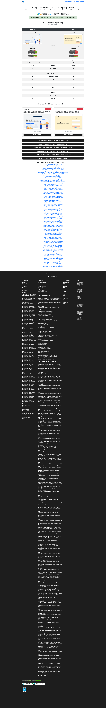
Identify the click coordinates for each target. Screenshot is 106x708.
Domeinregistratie (25, 410)
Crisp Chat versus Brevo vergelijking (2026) (53, 177)
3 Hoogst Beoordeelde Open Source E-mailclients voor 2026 (48, 371)
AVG (64, 299)
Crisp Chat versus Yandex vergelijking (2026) (53, 261)
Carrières (65, 305)
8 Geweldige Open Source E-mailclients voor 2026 (49, 459)
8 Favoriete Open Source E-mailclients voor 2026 (49, 414)
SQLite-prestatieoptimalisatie (43, 351)
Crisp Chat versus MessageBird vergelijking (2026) (53, 225)
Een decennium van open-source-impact (45, 311)
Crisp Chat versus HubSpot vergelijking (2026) (53, 206)
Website (33, 48)
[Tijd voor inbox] (53, 79)
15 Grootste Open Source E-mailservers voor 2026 (49, 408)
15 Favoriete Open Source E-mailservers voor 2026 (50, 413)
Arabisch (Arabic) (80, 282)
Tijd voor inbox (25, 408)
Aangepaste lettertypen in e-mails (44, 328)
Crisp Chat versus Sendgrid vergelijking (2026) (53, 246)
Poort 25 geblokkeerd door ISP (28, 401)
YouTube (66, 287)
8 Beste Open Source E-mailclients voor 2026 (49, 364)
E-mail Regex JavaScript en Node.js (45, 331)
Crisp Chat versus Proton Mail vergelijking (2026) (53, 241)
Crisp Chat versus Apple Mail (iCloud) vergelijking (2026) (53, 175)
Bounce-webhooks (41, 290)
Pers (64, 303)
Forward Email (36, 17)
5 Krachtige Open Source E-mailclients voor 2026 (48, 601)
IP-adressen (40, 285)
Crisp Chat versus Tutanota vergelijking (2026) (53, 257)
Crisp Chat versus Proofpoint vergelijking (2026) (53, 240)
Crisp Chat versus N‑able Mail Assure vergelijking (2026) (53, 232)
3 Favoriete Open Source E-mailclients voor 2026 (50, 651)
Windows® (24, 283)
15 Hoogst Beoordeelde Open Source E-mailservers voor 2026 (49, 369)
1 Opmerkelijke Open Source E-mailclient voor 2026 (49, 401)
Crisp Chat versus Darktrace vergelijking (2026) (53, 184)
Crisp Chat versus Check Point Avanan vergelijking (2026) (53, 179)
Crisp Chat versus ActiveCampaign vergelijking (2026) (53, 169)
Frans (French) (79, 291)
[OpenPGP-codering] (55, 95)
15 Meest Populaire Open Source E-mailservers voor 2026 (49, 374)
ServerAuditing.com (26, 417)
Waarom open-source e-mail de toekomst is (46, 359)
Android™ (25, 285)
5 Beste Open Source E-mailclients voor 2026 (49, 424)
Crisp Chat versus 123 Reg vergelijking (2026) (53, 164)
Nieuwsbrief (66, 282)
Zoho (73, 32)
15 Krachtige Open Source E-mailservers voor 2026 (49, 420)
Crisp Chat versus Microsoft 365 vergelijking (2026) (53, 226)
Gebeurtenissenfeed (67, 293)
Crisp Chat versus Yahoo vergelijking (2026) (53, 259)
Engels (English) (80, 289)
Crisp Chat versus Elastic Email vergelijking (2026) (53, 189)
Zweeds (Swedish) (80, 312)
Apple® (23, 282)
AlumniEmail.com (25, 414)
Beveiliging (65, 295)
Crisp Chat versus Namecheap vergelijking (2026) (53, 230)
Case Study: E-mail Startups (43, 353)
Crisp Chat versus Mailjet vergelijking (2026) (53, 221)
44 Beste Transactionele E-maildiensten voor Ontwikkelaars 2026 (52, 151)
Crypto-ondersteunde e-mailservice (44, 338)
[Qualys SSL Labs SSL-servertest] (32, 56)
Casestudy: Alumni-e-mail (43, 323)
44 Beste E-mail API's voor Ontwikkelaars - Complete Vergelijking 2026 (52, 154)
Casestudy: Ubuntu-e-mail (43, 324)
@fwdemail (66, 285)
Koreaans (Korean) (80, 304)
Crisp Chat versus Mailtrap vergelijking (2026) (53, 222)
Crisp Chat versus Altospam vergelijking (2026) (53, 171)
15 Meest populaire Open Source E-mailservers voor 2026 (48, 618)
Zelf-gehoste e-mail (41, 339)
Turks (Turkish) (79, 314)
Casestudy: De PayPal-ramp (43, 347)
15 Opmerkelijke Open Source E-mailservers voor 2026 (50, 398)
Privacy (73, 1)
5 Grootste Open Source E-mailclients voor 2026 (49, 411)
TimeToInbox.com (25, 416)
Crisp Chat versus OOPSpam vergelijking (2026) (53, 233)
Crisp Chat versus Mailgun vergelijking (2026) (53, 218)
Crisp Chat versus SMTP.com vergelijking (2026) (53, 243)
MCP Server (40, 334)
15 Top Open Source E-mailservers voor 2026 (49, 365)
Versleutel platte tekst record (28, 412)
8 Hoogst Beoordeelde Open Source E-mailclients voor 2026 (48, 434)
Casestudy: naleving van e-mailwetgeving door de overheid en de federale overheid (50, 321)
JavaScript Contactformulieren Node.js (45, 340)
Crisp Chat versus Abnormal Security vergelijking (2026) (53, 168)
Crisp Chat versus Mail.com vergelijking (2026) (53, 213)
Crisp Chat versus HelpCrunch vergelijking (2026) (53, 205)
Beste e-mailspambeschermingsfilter (45, 314)
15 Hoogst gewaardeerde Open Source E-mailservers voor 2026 (49, 623)
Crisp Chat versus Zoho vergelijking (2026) (53, 263)
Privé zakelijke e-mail (26, 405)
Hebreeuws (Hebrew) (79, 294)
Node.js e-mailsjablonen (42, 343)
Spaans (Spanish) (80, 311)
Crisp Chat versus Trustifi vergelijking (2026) (53, 255)
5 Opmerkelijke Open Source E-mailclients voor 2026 (49, 642)
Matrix (65, 286)
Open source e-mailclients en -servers (47, 361)
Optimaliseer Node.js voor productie (45, 336)
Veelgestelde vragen (80, 1)
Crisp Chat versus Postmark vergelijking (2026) (53, 238)
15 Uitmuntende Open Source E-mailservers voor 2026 (49, 394)
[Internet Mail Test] (39, 683)
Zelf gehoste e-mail (41, 289)
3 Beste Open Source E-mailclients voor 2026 (49, 482)
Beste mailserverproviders (43, 315)
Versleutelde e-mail (68, 1)
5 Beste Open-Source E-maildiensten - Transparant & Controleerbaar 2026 (52, 147)
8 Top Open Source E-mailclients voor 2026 (49, 367)
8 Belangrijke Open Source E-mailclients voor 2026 (50, 536)
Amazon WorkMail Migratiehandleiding (45, 312)
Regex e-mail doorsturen (42, 291)
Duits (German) (79, 292)
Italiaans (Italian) (80, 300)
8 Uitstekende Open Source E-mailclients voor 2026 (50, 451)
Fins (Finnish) (79, 290)
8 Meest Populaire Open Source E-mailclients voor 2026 (49, 439)
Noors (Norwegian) (80, 305)
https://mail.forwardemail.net (70, 17)
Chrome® (25, 289)
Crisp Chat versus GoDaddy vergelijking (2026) (53, 200)
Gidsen (24, 292)
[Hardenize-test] (32, 50)
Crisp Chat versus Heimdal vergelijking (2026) (53, 202)
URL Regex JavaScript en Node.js (44, 357)
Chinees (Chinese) (80, 283)
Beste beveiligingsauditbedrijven (44, 318)
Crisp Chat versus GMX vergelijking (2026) (53, 195)
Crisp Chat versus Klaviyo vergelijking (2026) (53, 210)
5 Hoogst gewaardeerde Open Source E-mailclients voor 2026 (49, 625)
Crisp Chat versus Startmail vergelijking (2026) (53, 253)
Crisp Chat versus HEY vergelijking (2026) (53, 201)
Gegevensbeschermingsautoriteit (69, 301)
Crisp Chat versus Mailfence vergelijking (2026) (53, 217)
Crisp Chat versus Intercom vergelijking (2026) (53, 209)
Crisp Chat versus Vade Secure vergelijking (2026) (53, 258)
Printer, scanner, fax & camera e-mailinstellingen (28, 301)
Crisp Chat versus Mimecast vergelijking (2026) (53, 229)
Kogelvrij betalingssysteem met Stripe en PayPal (47, 355)
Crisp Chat (32, 32)
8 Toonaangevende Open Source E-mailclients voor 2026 (49, 567)
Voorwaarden (65, 298)
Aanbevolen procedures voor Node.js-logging (46, 316)
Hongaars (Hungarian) (79, 297)
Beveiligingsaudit (41, 283)
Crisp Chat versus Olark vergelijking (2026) (53, 234)
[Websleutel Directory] (54, 98)
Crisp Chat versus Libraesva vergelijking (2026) (53, 212)
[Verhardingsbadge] (24, 689)
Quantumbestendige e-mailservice (44, 348)
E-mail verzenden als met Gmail (28, 298)
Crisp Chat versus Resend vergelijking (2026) (53, 242)
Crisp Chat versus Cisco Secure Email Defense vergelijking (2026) (53, 180)
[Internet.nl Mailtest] (32, 53)
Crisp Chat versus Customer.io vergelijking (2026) (53, 183)
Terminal (25, 290)
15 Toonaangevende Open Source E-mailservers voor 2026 (49, 383)
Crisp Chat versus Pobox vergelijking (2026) (53, 236)
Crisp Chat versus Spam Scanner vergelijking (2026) (53, 250)
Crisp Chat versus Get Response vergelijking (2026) (53, 197)
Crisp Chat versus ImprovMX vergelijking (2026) (53, 208)
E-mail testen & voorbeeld (43, 332)
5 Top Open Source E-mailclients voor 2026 (49, 428)
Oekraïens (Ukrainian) (79, 316)
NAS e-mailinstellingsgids (27, 299)
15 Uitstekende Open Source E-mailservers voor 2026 (49, 389)
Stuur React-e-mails (41, 352)
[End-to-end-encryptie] (54, 93)
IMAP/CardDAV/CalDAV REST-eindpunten (46, 327)
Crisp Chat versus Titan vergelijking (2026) (53, 254)
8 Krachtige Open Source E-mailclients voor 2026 (49, 421)
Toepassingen (25, 280)
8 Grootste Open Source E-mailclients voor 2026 (50, 463)
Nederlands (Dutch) (79, 287)
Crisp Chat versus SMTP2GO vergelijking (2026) (53, 245)
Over (64, 294)
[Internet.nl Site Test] (32, 51)
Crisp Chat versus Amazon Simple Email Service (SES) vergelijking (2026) (53, 172)
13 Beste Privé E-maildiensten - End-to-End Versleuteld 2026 (52, 144)
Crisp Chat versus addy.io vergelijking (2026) (53, 265)
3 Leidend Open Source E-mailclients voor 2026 (49, 447)
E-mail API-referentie (42, 286)
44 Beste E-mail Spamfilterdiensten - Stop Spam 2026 (52, 158)
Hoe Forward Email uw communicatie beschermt (47, 356)
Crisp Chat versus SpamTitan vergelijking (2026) (53, 251)
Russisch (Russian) (80, 310)
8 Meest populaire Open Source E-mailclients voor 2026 (50, 620)
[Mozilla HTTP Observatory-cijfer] (32, 55)
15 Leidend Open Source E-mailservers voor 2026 (49, 446)
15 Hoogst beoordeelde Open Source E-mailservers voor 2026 (49, 612)
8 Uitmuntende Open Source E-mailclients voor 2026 (49, 454)
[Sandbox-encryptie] (57, 71)
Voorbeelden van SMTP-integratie (29, 294)
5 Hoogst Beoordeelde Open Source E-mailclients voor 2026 (50, 381)
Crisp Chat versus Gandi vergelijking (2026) (53, 196)
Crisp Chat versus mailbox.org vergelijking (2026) (53, 266)
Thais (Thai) (79, 313)
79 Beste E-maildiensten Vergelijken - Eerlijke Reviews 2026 (52, 140)
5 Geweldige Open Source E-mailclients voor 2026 (49, 524)
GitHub (65, 283)
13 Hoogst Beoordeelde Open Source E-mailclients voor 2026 (49, 444)
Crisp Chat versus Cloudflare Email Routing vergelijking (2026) (53, 181)
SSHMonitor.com (25, 418)
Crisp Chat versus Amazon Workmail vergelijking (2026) (53, 173)
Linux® (24, 286)
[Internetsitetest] (28, 683)
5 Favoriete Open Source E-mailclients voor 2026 (49, 468)
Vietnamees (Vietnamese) (79, 319)
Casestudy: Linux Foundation (43, 326)
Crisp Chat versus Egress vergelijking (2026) (53, 188)
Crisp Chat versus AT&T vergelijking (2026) (53, 167)
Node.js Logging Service (42, 346)
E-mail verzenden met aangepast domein (28, 296)
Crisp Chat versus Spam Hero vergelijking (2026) (53, 249)
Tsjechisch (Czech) (80, 284)
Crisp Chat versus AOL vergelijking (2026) (53, 165)
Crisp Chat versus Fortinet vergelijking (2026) (53, 192)
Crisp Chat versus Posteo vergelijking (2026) (53, 237)
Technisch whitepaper (42, 282)
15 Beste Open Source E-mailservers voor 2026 (49, 363)
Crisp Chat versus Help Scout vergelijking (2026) (53, 204)
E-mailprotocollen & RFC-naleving (44, 330)
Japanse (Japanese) (79, 302)
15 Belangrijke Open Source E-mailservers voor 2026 (49, 416)
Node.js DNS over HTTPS (43, 342)
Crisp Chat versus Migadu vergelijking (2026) (53, 228)
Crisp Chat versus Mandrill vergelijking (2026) (53, 224)
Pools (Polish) (79, 306)
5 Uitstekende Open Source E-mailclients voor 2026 (49, 391)
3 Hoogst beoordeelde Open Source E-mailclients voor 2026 (50, 615)
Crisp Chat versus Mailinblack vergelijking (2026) (53, 220)
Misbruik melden (66, 302)
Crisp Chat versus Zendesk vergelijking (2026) (53, 262)
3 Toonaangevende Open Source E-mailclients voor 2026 (49, 505)
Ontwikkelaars (41, 280)
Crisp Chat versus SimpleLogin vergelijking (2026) (53, 247)
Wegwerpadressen (26, 409)
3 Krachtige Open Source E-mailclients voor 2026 (48, 479)
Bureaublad (25, 287)
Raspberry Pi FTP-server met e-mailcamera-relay (28, 304)
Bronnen (24, 403)
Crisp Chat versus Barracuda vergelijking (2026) (53, 176)
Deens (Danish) (79, 285)
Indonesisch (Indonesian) (79, 299)
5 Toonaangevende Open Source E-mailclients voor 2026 (49, 386)
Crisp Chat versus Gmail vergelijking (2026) (53, 198)
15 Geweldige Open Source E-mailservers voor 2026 (50, 403)
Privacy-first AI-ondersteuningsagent (45, 319)
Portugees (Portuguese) (79, 308)
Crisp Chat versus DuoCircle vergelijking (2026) (53, 187)
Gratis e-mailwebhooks (42, 287)
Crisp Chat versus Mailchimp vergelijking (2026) (53, 214)
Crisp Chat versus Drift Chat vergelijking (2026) (53, 185)
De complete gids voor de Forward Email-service (47, 335)
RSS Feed (66, 289)
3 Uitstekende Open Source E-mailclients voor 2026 (49, 639)
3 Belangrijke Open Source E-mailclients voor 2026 (49, 418)
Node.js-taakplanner (42, 344)
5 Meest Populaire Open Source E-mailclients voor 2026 (50, 376)
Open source (40, 293)
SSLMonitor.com (25, 420)
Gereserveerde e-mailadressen (28, 413)
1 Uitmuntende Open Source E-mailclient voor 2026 (50, 396)
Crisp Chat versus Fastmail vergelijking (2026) (53, 191)
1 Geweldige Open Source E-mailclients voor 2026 (49, 406)
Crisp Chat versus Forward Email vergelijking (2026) (53, 193)
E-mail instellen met (28, 306)
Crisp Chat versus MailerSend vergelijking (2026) (53, 216)
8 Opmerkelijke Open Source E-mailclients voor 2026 (49, 457)
